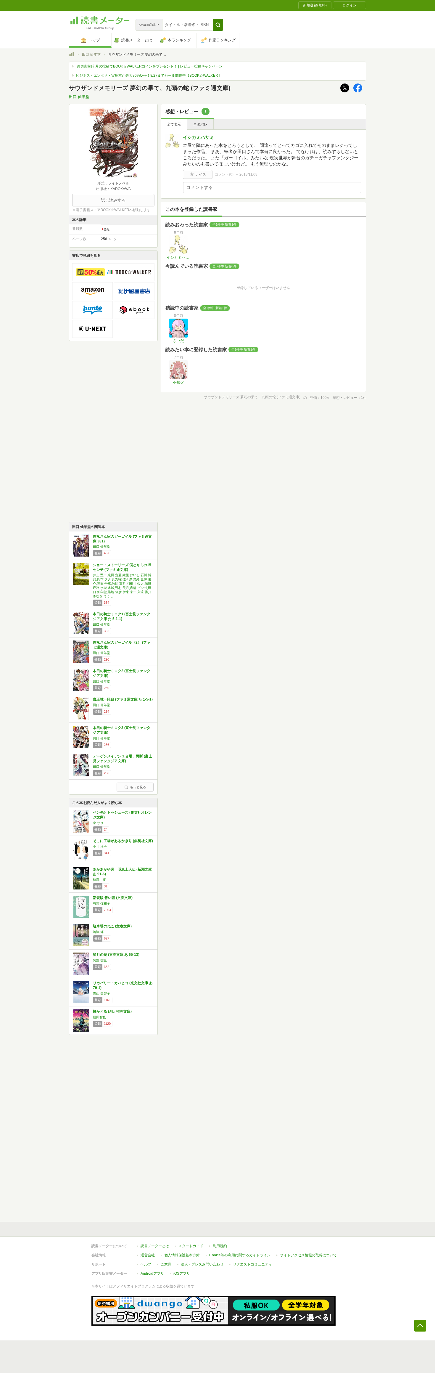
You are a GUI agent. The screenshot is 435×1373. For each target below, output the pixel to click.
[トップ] (71, 55)
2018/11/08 (248, 174)
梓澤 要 (99, 879)
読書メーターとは (155, 1246)
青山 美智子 (101, 993)
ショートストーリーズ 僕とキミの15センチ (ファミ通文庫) (122, 567)
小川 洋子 (100, 846)
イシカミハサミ (198, 137)
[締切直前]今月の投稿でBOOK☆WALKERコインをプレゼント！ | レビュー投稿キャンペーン (149, 66)
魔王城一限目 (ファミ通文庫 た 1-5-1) (123, 699)
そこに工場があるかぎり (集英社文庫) (123, 841)
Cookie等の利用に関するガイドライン (239, 1255)
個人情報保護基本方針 (182, 1255)
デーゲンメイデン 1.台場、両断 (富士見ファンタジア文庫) (122, 758)
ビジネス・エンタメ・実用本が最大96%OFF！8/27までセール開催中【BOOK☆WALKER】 (149, 75)
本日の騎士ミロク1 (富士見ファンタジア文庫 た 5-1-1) (121, 616)
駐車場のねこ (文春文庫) (112, 926)
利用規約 (220, 1246)
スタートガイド (190, 1246)
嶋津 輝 (98, 932)
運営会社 (148, 1255)
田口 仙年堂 (91, 54)
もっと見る (138, 787)
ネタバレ (200, 124)
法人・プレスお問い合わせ (202, 1264)
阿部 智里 (100, 960)
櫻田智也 (99, 1017)
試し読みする (113, 200)
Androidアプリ (152, 1273)
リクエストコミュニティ (252, 1264)
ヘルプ (146, 1264)
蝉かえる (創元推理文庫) (112, 1011)
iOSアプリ (181, 1273)
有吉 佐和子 (101, 903)
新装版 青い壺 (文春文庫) (113, 898)
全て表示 (174, 124)
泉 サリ (98, 823)
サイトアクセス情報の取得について (308, 1255)
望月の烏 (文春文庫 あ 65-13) (116, 955)
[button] (218, 25)
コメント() (224, 174)
